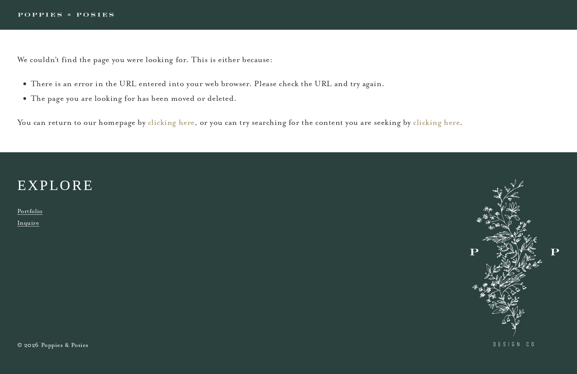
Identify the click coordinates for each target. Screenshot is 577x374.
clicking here (171, 122)
